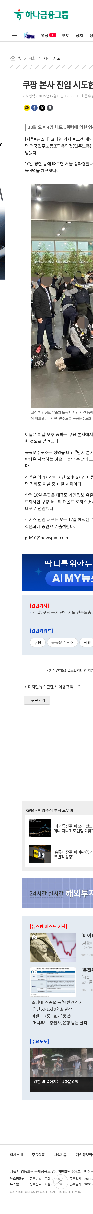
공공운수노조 (62, 642)
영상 (45, 35)
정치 (79, 35)
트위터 (42, 108)
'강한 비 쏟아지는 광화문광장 (55, 1081)
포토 (65, 35)
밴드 (50, 108)
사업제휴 (60, 1154)
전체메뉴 (15, 35)
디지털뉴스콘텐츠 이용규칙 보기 (55, 687)
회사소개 (16, 1154)
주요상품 (38, 1154)
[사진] (53, 947)
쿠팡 (37, 642)
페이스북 (34, 108)
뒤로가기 (38, 700)
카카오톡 (27, 108)
